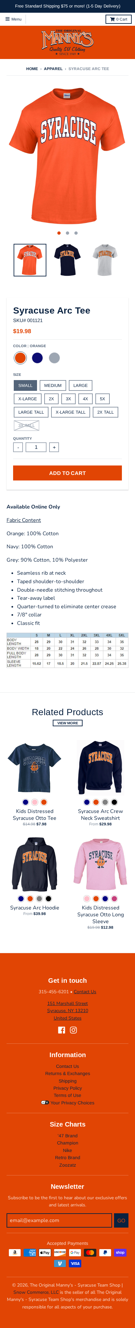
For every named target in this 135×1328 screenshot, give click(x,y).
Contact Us (85, 992)
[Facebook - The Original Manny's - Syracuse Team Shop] (62, 1030)
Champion (67, 1142)
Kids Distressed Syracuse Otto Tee (34, 815)
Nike (67, 1150)
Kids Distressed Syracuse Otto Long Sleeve (100, 914)
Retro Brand (67, 1157)
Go (121, 1220)
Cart (121, 19)
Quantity (22, 438)
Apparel (53, 68)
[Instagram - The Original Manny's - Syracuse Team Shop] (73, 1030)
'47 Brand (68, 1135)
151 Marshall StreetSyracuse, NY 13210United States (67, 1010)
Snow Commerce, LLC (36, 1292)
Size (17, 374)
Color (29, 346)
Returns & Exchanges (67, 1073)
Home (32, 68)
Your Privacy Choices (71, 1102)
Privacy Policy (67, 1088)
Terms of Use (67, 1095)
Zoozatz (67, 1165)
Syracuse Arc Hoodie (34, 907)
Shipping (68, 1081)
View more (67, 723)
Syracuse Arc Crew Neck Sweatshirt (100, 815)
